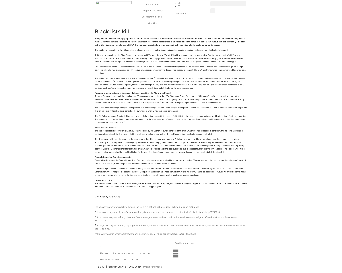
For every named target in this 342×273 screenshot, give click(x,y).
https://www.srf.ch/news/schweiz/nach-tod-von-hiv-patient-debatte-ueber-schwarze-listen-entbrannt (147, 207)
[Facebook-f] (175, 253)
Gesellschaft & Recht (152, 16)
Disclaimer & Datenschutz (113, 259)
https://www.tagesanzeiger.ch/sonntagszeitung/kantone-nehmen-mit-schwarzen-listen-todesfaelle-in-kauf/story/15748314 (158, 212)
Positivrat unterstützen (186, 243)
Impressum (145, 253)
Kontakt (104, 253)
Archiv (134, 259)
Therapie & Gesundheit (152, 10)
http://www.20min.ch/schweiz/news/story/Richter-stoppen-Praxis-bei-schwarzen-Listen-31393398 (146, 234)
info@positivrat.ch (152, 266)
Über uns (152, 22)
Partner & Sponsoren (123, 253)
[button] (228, 3)
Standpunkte (152, 4)
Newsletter (180, 13)
